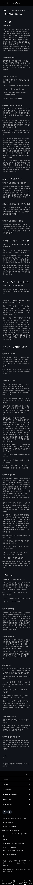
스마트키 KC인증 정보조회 (9, 847)
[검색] (7, 3)
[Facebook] (4, 812)
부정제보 (4, 839)
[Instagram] (9, 812)
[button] (16, 779)
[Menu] (3, 3)
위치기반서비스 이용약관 (9, 826)
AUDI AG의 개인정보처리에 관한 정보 (12, 850)
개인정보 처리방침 (7, 822)
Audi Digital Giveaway (9, 854)
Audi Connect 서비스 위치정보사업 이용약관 (14, 835)
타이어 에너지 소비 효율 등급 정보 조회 (13, 843)
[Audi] (16, 3)
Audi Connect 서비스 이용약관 (11, 830)
